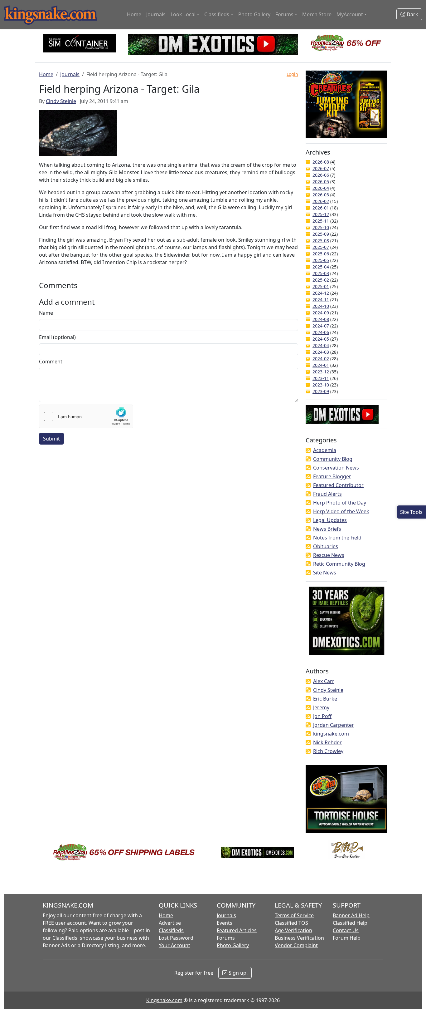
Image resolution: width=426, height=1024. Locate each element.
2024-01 (320, 365)
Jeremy (321, 707)
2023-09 (320, 391)
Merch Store (317, 14)
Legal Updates (330, 520)
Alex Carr (323, 681)
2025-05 (320, 260)
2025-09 (320, 234)
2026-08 (320, 162)
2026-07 (320, 168)
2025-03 (320, 273)
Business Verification (299, 937)
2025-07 (320, 247)
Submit (51, 438)
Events (224, 922)
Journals (156, 14)
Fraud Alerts (327, 493)
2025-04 (320, 267)
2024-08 (320, 319)
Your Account (174, 945)
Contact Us (346, 930)
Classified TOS (291, 922)
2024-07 (320, 326)
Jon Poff (322, 716)
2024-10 (320, 306)
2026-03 (320, 195)
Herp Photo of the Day (339, 502)
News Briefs (327, 528)
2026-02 (320, 201)
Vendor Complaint (296, 945)
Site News (324, 572)
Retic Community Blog (339, 563)
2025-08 (320, 241)
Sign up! (237, 972)
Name (46, 312)
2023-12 (320, 372)
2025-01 (320, 286)
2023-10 (320, 385)
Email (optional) (57, 337)
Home (134, 14)
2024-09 (320, 313)
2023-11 (320, 378)
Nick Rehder (327, 742)
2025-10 (320, 227)
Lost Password (176, 937)
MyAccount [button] (349, 14)
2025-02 (320, 280)
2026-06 (320, 175)
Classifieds (171, 930)
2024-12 (320, 293)
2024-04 (320, 345)
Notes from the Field (337, 537)
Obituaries (325, 546)
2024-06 (320, 332)
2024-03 (320, 352)
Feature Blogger (332, 476)
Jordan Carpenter (333, 724)
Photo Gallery (254, 14)
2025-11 (320, 221)
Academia (324, 450)
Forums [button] (284, 14)
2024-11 (320, 300)
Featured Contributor (338, 485)
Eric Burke (325, 698)
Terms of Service (294, 915)
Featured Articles (237, 930)
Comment (50, 361)
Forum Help (347, 937)
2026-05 (320, 182)
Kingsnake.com (164, 1000)
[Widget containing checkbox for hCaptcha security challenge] (86, 416)
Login (292, 74)
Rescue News (328, 555)
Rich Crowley (328, 751)
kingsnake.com (331, 733)
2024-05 (320, 339)
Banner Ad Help (351, 915)
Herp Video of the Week (341, 511)
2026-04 (320, 188)
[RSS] (308, 450)
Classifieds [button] (216, 14)
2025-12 (320, 214)
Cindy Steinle (61, 101)
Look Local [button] (183, 14)
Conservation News (336, 467)
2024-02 (320, 359)
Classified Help (350, 922)
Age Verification (293, 930)
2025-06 (320, 254)
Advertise (170, 922)
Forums (226, 937)
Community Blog (332, 458)
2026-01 (320, 208)
